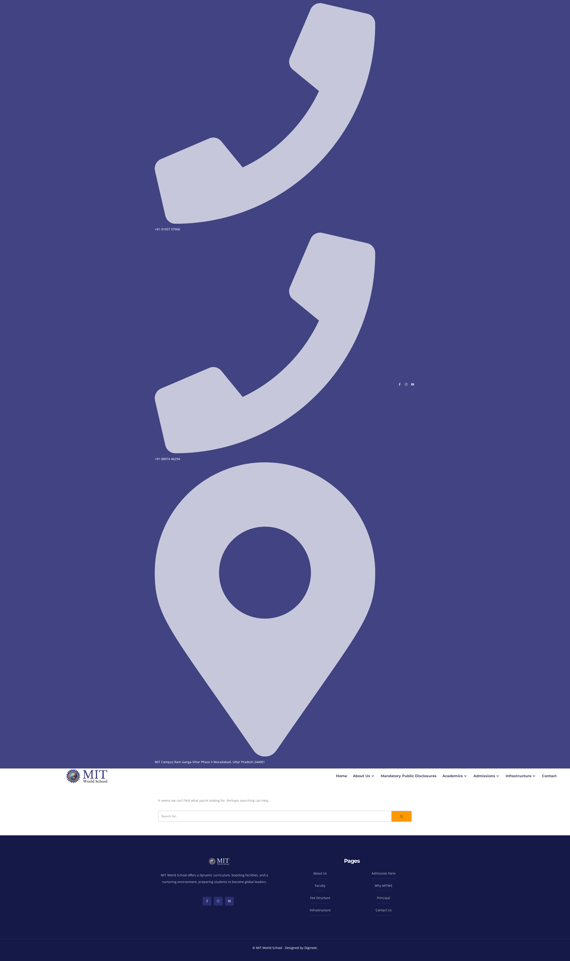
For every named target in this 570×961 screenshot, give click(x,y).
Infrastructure (518, 776)
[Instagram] (406, 384)
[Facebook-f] (399, 384)
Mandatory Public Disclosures (409, 776)
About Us (361, 776)
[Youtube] (412, 384)
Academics (452, 776)
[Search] (401, 816)
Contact (549, 776)
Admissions (484, 776)
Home (341, 776)
